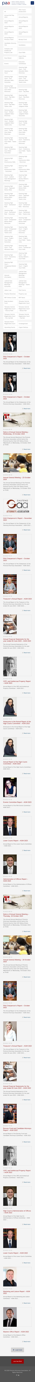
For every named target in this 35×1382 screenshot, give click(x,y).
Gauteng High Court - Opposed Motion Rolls (9, 188)
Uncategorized (23, 323)
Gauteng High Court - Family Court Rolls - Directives (8, 131)
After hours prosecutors (22, 10)
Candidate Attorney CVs (10, 44)
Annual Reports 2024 (9, 33)
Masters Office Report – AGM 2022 (16, 1332)
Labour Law (7, 290)
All (5, 11)
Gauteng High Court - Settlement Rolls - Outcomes (10, 212)
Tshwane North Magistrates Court (9, 322)
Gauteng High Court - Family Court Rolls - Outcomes (23, 131)
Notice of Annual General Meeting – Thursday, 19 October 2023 (16, 915)
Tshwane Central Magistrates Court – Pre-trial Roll (9, 316)
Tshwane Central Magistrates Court (24, 302)
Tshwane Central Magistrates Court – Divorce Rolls (9, 308)
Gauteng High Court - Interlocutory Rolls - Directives (24, 159)
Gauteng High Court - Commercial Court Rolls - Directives (10, 88)
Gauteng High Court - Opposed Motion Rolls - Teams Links (24, 196)
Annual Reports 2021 (23, 21)
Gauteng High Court (8, 72)
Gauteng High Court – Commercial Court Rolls (25, 247)
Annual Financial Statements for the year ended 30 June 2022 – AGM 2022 (17, 1087)
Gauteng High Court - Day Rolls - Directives (24, 97)
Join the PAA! (17, 1361)
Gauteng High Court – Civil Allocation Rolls (9, 247)
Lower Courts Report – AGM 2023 (15, 841)
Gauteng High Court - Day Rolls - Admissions (10, 97)
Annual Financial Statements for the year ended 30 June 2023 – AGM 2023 (17, 640)
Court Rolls (22, 52)
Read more (27, 368)
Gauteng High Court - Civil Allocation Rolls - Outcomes (9, 79)
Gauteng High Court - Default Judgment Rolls (23, 104)
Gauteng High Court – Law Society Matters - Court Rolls (24, 255)
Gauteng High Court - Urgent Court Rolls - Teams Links (25, 239)
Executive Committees (22, 62)
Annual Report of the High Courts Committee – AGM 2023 (15, 763)
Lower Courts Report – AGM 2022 (15, 1253)
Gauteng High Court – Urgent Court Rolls (23, 266)
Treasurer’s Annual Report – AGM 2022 (17, 1046)
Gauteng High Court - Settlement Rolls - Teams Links (24, 212)
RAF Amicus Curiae (10, 297)
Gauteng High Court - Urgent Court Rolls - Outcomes (8, 239)
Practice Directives (10, 294)
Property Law (23, 294)
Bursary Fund (23, 39)
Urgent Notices (23, 327)
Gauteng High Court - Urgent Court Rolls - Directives (23, 229)
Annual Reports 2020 (9, 21)
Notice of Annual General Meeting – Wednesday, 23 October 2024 (16, 433)
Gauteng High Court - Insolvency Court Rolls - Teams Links (25, 149)
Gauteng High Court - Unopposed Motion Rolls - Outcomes (25, 220)
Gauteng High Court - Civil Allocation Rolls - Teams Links (24, 79)
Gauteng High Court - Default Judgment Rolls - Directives (9, 112)
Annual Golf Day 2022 (9, 16)
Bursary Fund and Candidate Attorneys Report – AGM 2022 (17, 1129)
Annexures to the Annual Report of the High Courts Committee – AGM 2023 (17, 722)
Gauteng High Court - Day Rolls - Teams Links (10, 104)
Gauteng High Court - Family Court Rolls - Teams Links (10, 140)
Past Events (22, 290)
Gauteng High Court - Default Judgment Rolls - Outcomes (24, 112)
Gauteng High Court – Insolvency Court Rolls (10, 256)
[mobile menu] (32, 3)
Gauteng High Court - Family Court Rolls (23, 123)
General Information (7, 276)
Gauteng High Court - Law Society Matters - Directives (24, 177)
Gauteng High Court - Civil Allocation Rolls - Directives (24, 70)
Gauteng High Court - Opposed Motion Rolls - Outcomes (9, 196)
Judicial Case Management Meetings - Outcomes (8, 283)
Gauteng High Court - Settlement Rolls (10, 204)
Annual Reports (23, 17)
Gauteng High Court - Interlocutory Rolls (9, 160)
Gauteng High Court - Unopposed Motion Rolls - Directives (10, 220)
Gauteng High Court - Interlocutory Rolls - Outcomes (9, 168)
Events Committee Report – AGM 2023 (17, 802)
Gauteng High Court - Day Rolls (24, 90)
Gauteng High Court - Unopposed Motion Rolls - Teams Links (10, 229)
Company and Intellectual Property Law (8, 50)
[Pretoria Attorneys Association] (14, 2)
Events (6, 63)
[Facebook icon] (16, 1375)
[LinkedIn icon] (18, 1375)
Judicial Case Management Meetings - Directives (23, 274)
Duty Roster (8, 58)
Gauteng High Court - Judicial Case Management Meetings (10, 177)
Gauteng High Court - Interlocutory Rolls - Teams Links (24, 168)
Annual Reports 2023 (23, 27)
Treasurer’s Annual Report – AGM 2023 (17, 599)
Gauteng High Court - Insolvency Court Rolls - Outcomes (10, 149)
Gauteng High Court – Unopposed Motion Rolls (10, 265)
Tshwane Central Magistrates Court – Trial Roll (24, 316)
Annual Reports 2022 (9, 27)
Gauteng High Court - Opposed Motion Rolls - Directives (24, 187)
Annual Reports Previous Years (9, 38)
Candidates (22, 45)
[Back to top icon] (32, 1379)
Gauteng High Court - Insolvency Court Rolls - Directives (24, 140)
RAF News (22, 297)
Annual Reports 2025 (23, 33)
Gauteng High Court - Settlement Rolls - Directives (24, 204)
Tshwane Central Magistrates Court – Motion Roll (24, 308)
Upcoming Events (9, 327)
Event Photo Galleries (22, 57)
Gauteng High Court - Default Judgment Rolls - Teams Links (9, 122)
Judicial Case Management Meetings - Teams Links (24, 283)
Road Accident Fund (8, 302)
